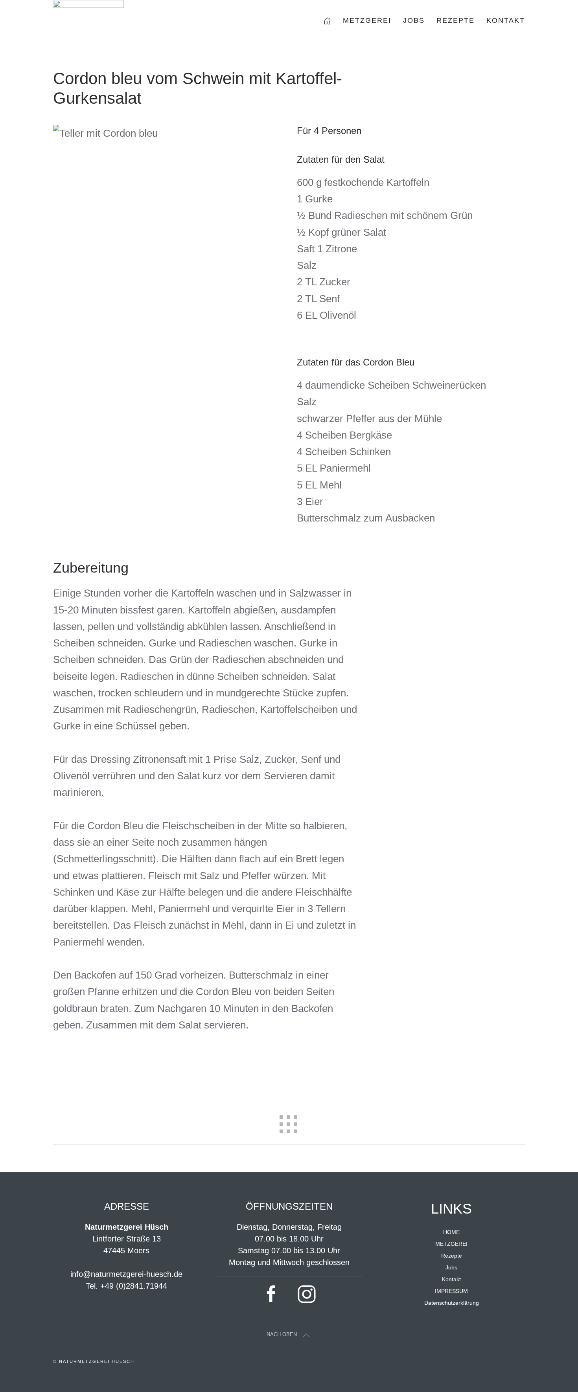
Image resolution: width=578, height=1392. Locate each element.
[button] (306, 1335)
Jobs (414, 20)
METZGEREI (451, 1244)
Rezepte (455, 20)
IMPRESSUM (451, 1291)
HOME (451, 1232)
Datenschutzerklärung (451, 1303)
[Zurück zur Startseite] (88, 20)
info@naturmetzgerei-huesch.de (126, 1274)
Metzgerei (367, 20)
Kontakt (505, 20)
